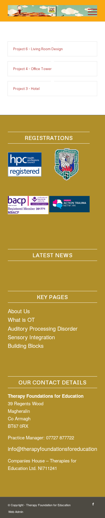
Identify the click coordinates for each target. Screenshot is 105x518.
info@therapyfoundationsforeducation (52, 449)
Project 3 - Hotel (26, 88)
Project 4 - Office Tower (32, 69)
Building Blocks (26, 345)
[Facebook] (93, 504)
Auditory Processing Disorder (43, 328)
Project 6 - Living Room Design (38, 49)
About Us (19, 311)
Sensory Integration (31, 337)
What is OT (21, 319)
